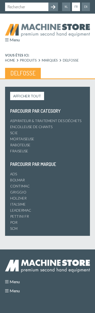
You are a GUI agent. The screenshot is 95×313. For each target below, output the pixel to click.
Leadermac (20, 210)
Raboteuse (20, 145)
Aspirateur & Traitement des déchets (45, 121)
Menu (15, 39)
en (85, 7)
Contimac (20, 186)
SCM (13, 228)
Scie (14, 133)
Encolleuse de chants (31, 127)
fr (76, 7)
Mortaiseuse (22, 139)
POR (13, 222)
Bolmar (17, 180)
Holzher (18, 198)
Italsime (18, 204)
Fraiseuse (19, 151)
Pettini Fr (19, 216)
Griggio (18, 192)
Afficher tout (27, 96)
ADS (13, 174)
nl (66, 7)
